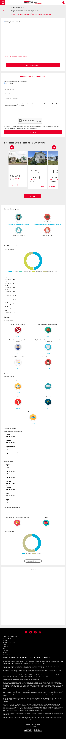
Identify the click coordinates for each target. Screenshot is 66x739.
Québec (17, 661)
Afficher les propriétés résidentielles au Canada (13, 679)
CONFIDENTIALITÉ (7, 650)
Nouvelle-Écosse (23, 663)
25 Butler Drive (33, 179)
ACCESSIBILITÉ (6, 654)
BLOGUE (5, 640)
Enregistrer (13, 185)
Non (6, 83)
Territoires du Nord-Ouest (13, 663)
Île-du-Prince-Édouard (32, 663)
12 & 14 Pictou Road (15, 178)
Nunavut (43, 663)
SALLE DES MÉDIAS (7, 638)
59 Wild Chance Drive (55, 179)
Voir (23, 185)
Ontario (13, 661)
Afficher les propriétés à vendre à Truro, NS (15, 56)
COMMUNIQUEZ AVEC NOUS (10, 636)
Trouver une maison (7, 661)
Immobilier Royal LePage (33, 3)
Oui (12, 83)
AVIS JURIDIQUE (7, 648)
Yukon (39, 663)
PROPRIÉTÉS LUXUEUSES (9, 642)
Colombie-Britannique (29, 661)
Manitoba (37, 661)
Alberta (21, 661)
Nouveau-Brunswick (51, 661)
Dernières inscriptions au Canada (31, 679)
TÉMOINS (5, 652)
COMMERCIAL (6, 644)
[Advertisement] (33, 597)
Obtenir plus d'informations (33, 65)
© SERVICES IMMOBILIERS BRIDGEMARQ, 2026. (18, 657)
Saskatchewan (43, 661)
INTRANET (5, 646)
